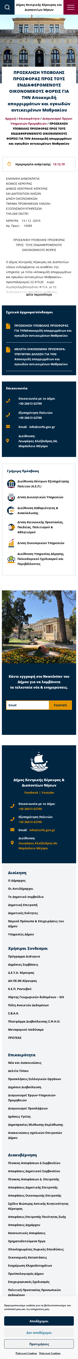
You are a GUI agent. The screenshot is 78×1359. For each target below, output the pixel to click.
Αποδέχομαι (39, 1321)
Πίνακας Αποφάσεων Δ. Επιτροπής (33, 1179)
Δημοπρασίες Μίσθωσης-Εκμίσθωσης (35, 1125)
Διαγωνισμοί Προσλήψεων (28, 1108)
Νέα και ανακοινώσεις (24, 1063)
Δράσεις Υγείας (19, 1116)
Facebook (31, 792)
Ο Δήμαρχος (17, 880)
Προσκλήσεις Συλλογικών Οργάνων (34, 1079)
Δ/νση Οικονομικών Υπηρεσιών (40, 543)
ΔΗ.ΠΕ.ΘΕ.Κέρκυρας (22, 981)
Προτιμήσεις (39, 1344)
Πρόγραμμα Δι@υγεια (24, 956)
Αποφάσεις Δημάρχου (24, 1225)
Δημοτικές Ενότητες (23, 913)
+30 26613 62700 (30, 403)
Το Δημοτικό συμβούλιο (26, 897)
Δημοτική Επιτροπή (22, 905)
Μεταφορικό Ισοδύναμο (26, 1029)
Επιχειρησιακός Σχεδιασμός (29, 1282)
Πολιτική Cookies (26, 1353)
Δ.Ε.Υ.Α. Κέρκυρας (21, 973)
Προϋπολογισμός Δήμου (26, 1274)
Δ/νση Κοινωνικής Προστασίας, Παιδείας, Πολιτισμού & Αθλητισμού (40, 527)
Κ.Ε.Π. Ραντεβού (19, 989)
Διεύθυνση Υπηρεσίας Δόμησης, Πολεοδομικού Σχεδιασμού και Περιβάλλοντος (40, 559)
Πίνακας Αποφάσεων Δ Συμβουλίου (34, 1163)
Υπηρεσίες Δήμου (21, 934)
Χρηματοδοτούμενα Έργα (26, 1241)
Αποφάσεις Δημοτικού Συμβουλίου (34, 1171)
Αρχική (10, 118)
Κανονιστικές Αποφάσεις (26, 1233)
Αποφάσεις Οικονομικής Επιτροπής (34, 1195)
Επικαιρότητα (29, 118)
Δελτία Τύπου (18, 1071)
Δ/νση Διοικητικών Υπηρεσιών (40, 497)
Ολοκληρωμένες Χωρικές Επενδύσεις (36, 1249)
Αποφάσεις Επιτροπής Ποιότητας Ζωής (37, 1217)
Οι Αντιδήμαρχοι (20, 889)
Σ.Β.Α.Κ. (13, 1013)
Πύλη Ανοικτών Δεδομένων (28, 1005)
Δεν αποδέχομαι (39, 1332)
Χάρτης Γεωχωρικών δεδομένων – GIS (36, 997)
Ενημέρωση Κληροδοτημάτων (30, 1265)
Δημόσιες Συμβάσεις (23, 964)
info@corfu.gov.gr (42, 427)
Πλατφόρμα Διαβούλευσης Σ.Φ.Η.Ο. (34, 1021)
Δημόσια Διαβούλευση (24, 1087)
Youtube (48, 792)
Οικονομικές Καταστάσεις (27, 1257)
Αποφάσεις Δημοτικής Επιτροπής (33, 1187)
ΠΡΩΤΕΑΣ (14, 1038)
